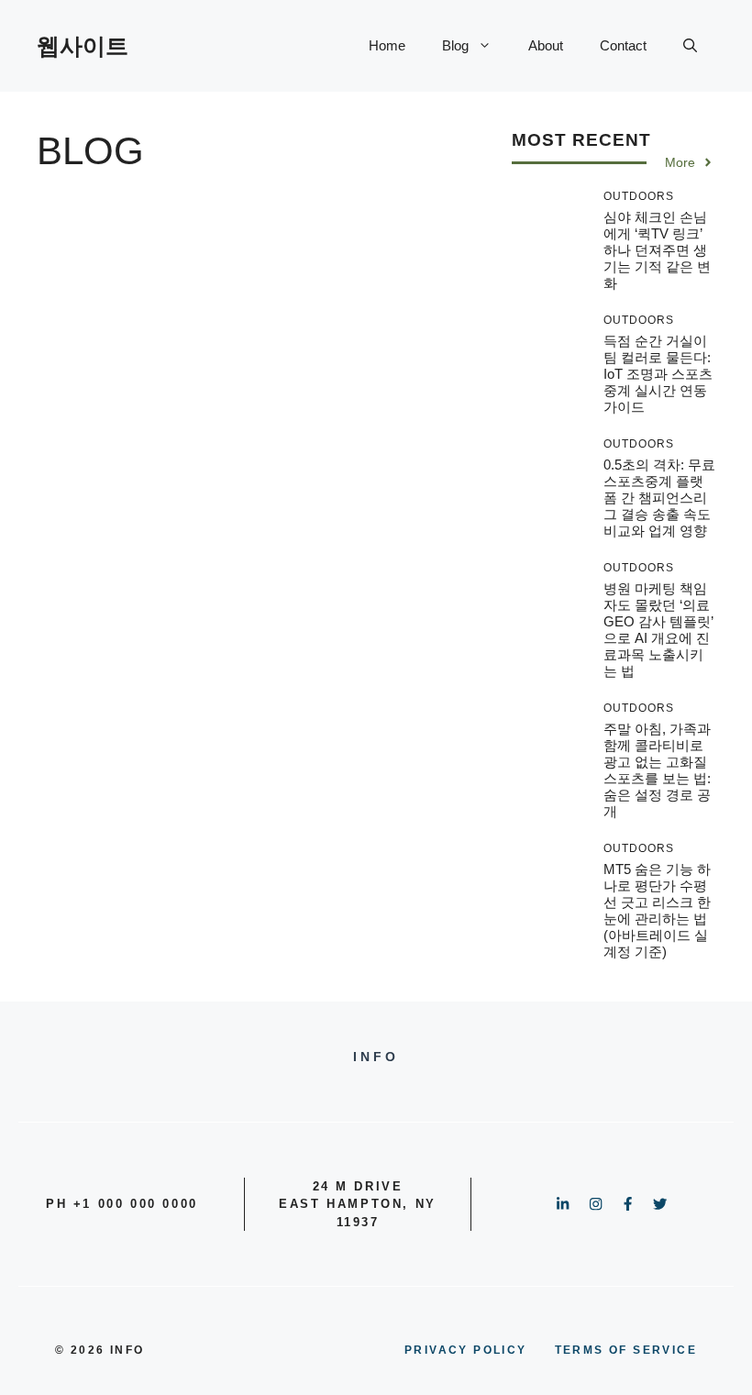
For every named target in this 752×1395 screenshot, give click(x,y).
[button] (690, 45)
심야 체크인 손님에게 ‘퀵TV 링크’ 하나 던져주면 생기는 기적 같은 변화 (657, 250)
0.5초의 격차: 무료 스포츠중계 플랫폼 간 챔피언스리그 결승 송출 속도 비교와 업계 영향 (659, 497)
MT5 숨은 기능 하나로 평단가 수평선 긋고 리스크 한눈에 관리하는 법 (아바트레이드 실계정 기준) (657, 910)
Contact (623, 45)
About (545, 45)
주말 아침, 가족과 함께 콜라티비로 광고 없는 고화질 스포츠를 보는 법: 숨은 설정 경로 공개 (657, 770)
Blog (455, 45)
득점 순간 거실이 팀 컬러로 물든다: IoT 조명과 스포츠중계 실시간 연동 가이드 (658, 374)
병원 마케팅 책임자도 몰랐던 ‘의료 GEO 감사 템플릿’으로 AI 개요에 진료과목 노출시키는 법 (658, 630)
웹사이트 (82, 46)
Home (387, 45)
